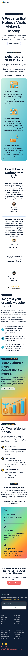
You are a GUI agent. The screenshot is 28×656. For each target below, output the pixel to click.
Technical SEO (17, 617)
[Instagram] (6, 644)
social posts (22, 449)
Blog (2, 624)
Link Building (17, 621)
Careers (3, 621)
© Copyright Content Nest (6, 648)
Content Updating (5, 632)
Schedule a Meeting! (14, 583)
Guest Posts (17, 619)
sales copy (20, 451)
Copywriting (4, 634)
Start (2, 615)
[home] (5, 2)
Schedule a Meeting (14, 43)
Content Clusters (5, 636)
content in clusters (6, 383)
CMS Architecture (5, 638)
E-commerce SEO (18, 636)
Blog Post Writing (5, 630)
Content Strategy (18, 624)
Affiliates (3, 619)
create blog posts (14, 449)
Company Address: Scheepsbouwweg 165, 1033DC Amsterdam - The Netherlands (12, 650)
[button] (25, 2)
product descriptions (10, 451)
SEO (17, 438)
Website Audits (17, 638)
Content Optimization (19, 632)
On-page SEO (17, 615)
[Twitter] (2, 644)
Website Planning (18, 634)
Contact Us (4, 617)
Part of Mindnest (4, 646)
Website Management (19, 630)
